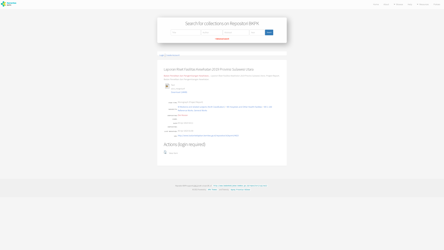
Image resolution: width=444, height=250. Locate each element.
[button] (165, 152)
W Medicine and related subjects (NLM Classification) (201, 107)
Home (376, 4)
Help (410, 4)
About (386, 4)
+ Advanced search (222, 39)
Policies (436, 4)
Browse (399, 4)
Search (269, 32)
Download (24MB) (179, 92)
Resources (424, 4)
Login (161, 55)
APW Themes (212, 190)
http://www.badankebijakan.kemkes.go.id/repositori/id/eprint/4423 (208, 135)
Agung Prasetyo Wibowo (240, 190)
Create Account (173, 55)
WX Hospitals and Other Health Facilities (244, 107)
